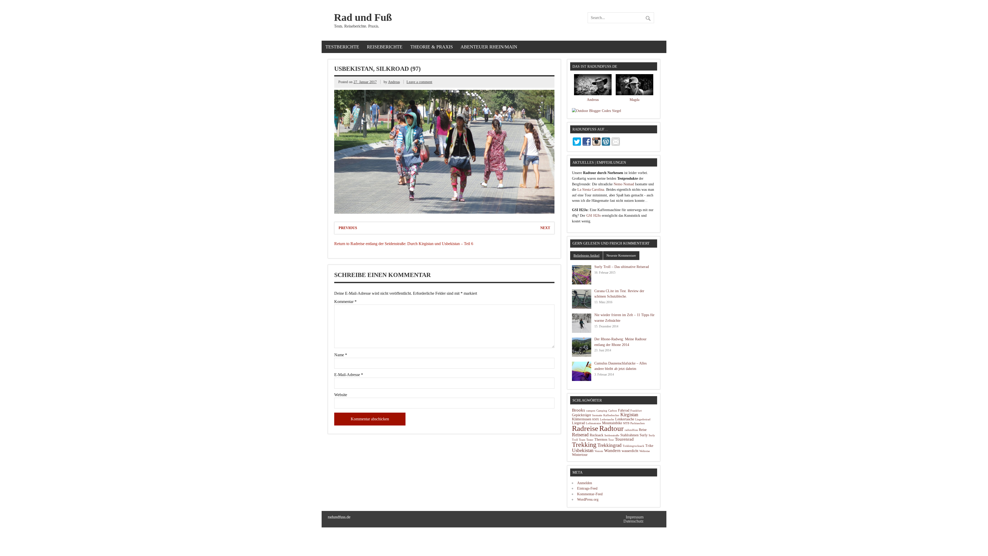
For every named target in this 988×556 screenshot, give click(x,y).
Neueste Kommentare (621, 255)
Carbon (612, 410)
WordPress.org (587, 499)
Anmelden (584, 483)
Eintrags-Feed (587, 488)
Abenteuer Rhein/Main (489, 46)
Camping (601, 410)
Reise (643, 430)
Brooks (578, 410)
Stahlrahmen (629, 435)
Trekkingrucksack (633, 446)
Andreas (394, 82)
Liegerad (578, 423)
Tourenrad (624, 439)
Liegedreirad (642, 419)
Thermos (600, 439)
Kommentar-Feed (590, 494)
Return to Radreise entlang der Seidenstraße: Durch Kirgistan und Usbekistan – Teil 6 (403, 243)
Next (545, 228)
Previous (348, 228)
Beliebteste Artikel (586, 255)
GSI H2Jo (593, 215)
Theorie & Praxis (431, 46)
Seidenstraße (611, 435)
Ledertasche (607, 419)
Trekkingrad (609, 445)
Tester (589, 439)
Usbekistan (583, 450)
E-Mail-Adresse (348, 375)
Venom (599, 451)
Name (340, 355)
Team (582, 439)
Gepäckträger (581, 415)
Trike (649, 446)
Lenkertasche (624, 419)
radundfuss (631, 430)
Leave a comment (419, 82)
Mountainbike (612, 423)
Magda (634, 100)
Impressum (634, 517)
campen (590, 410)
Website (340, 395)
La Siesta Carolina (590, 189)
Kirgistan (629, 414)
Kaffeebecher (611, 415)
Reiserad (580, 434)
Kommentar (345, 302)
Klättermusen (581, 419)
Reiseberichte (384, 46)
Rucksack (596, 435)
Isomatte (597, 415)
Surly (644, 435)
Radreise (585, 428)
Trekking (584, 444)
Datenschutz (633, 521)
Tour (611, 439)
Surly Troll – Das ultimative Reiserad (621, 267)
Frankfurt (636, 410)
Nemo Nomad (624, 184)
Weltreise (644, 451)
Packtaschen (637, 423)
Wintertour (580, 455)
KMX (595, 419)
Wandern (612, 450)
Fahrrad (623, 410)
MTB (626, 423)
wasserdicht (630, 451)
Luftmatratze (593, 423)
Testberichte (342, 46)
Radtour (611, 428)
